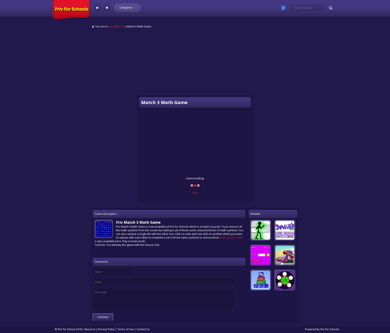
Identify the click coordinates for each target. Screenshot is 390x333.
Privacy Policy (106, 329)
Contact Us (143, 329)
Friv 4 (121, 26)
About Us (89, 329)
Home (112, 26)
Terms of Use (125, 329)
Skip (195, 193)
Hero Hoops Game (231, 237)
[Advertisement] (195, 67)
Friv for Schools (329, 329)
